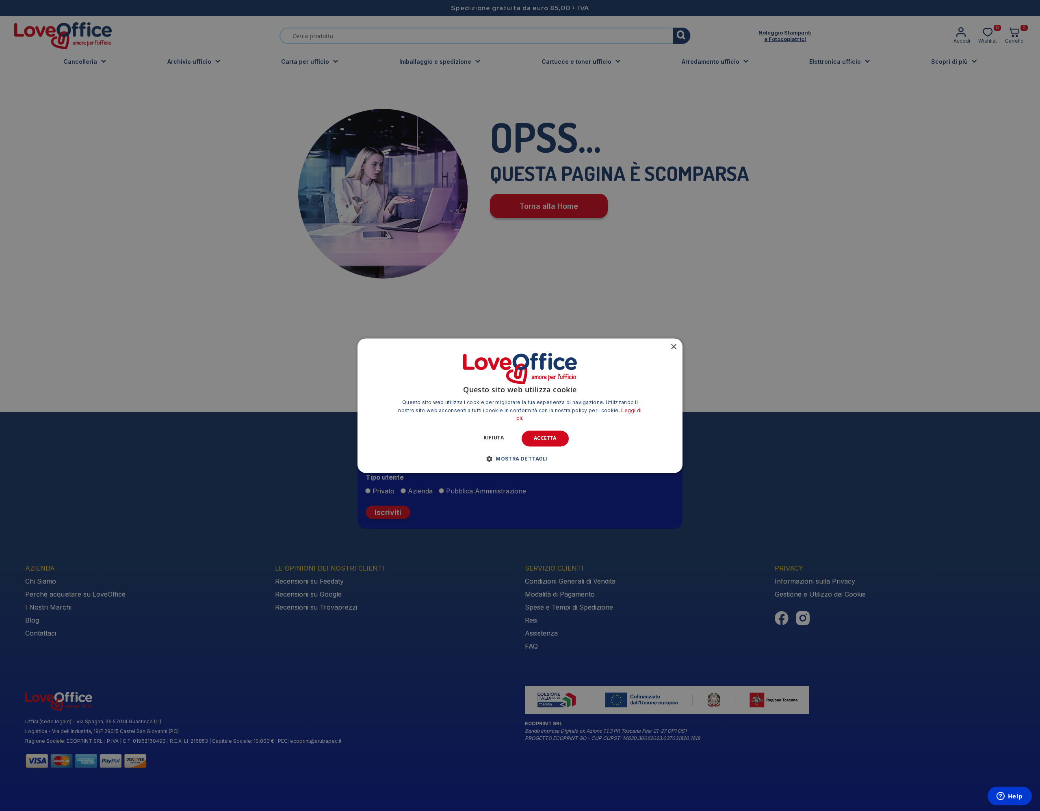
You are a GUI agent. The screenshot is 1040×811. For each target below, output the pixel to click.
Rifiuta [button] (493, 438)
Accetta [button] (545, 438)
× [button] (673, 347)
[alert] (520, 405)
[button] (520, 458)
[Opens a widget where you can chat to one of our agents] (1009, 797)
